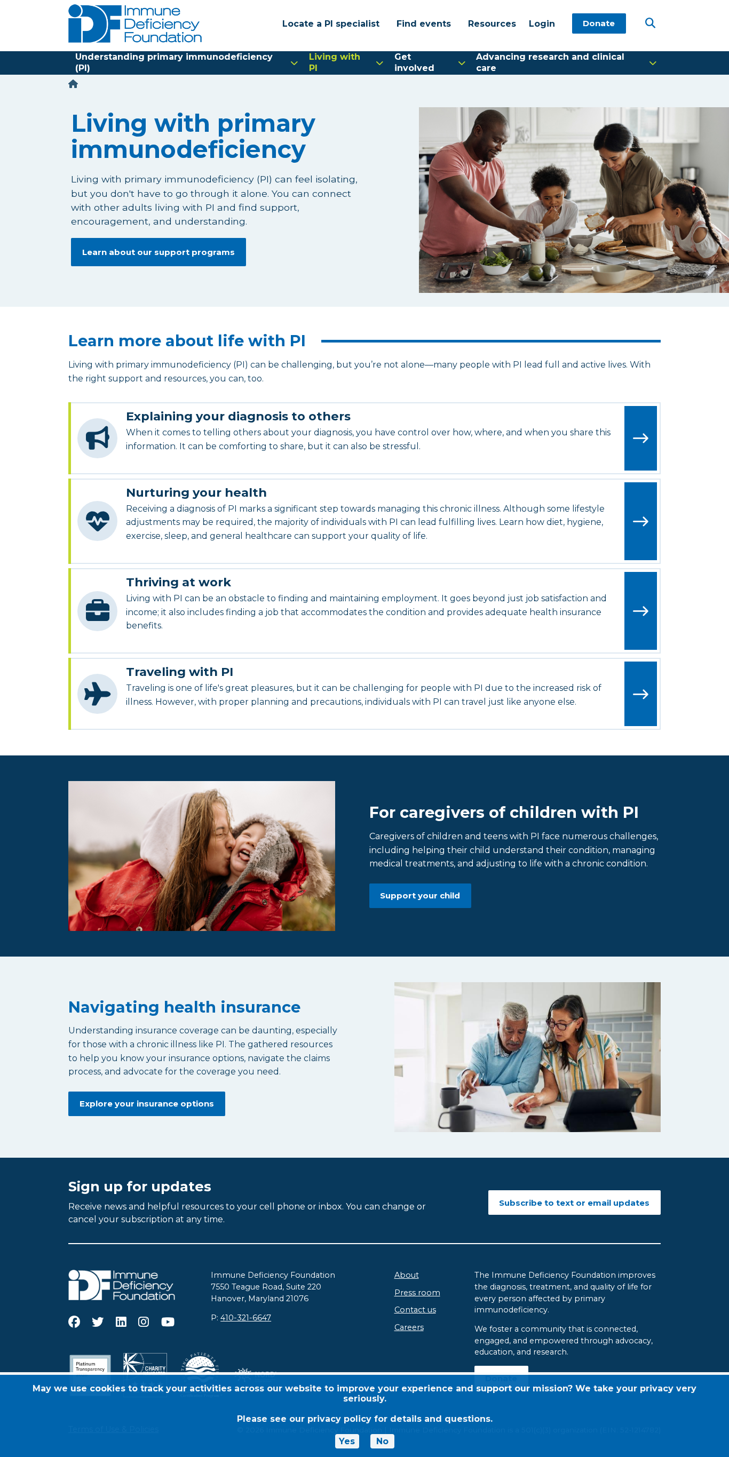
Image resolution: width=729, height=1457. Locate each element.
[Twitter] (98, 1322)
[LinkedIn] (121, 1322)
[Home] (73, 84)
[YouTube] (168, 1322)
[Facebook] (74, 1322)
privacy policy (339, 1419)
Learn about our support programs (158, 252)
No (382, 1441)
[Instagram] (143, 1322)
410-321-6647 (245, 1318)
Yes (347, 1441)
